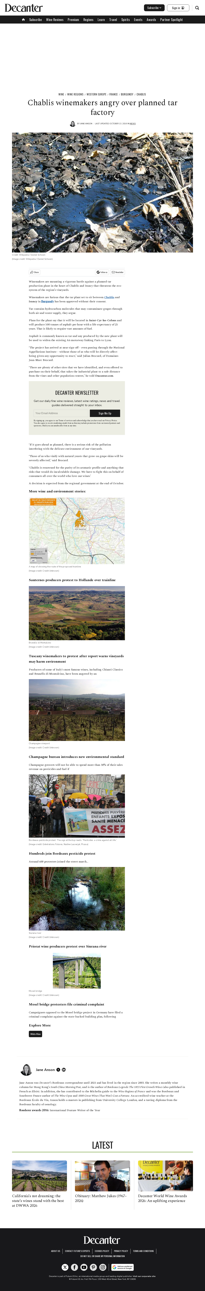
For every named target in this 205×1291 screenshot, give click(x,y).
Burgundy (127, 94)
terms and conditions (143, 1251)
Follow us (103, 272)
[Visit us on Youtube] (83, 1267)
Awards (151, 19)
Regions (88, 19)
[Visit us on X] (65, 1267)
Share (36, 272)
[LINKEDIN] (64, 1070)
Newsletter (119, 272)
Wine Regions (75, 94)
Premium (73, 19)
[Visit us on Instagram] (102, 1267)
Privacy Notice (111, 420)
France (113, 94)
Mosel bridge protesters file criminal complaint (66, 1004)
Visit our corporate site (144, 1276)
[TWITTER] (59, 1070)
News (133, 123)
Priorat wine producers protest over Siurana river (68, 946)
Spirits (125, 19)
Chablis (141, 94)
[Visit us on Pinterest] (93, 1267)
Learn (101, 19)
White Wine (35, 1034)
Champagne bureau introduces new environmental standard (76, 757)
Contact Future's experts (77, 1251)
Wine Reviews (54, 19)
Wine (61, 94)
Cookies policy (102, 1251)
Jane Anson (86, 123)
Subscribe (153, 8)
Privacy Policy (121, 1251)
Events (138, 19)
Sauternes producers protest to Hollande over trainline (72, 580)
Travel (113, 19)
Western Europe (96, 94)
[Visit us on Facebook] (74, 1267)
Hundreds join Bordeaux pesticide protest (62, 853)
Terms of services (65, 420)
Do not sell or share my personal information (102, 1256)
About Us (55, 1251)
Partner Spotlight (171, 19)
